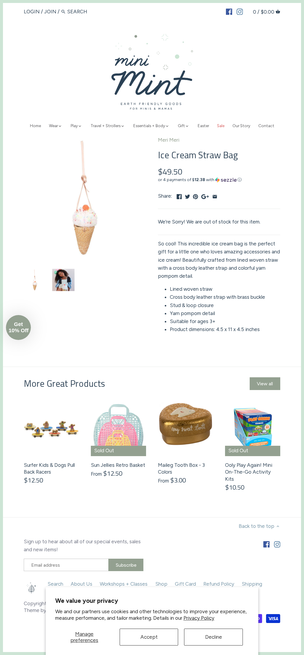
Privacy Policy (198, 618)
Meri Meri (168, 140)
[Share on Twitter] (187, 195)
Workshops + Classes (124, 584)
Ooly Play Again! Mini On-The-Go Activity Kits (248, 472)
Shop (161, 584)
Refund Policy (218, 584)
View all (265, 383)
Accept (149, 637)
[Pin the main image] (195, 195)
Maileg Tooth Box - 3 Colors (181, 468)
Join (50, 12)
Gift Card (185, 584)
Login (32, 12)
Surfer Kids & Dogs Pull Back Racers (49, 468)
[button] (219, 180)
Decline (213, 637)
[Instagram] (240, 11)
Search (55, 584)
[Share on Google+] (205, 195)
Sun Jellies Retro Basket (118, 465)
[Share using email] (214, 195)
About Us (81, 584)
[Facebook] (229, 11)
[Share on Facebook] (179, 195)
